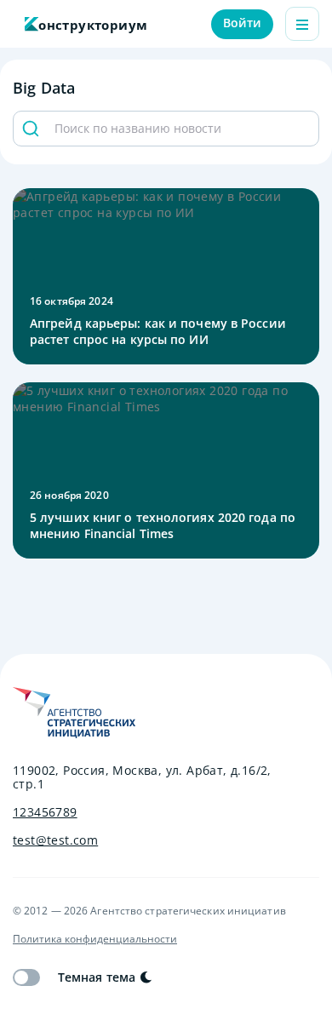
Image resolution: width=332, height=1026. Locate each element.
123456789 (45, 812)
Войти (242, 22)
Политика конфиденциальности (95, 939)
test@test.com (55, 840)
